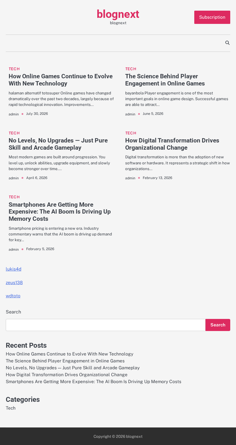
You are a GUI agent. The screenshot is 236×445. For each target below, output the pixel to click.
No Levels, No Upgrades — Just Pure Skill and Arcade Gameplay (58, 144)
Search (13, 312)
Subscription (212, 17)
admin (14, 114)
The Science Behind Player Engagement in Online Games (165, 80)
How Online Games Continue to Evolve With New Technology (61, 80)
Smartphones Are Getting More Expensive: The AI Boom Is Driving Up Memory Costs (60, 211)
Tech (14, 68)
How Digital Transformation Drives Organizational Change (172, 144)
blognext (118, 14)
